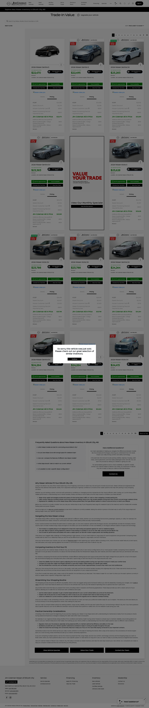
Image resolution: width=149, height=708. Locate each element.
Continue (74, 359)
